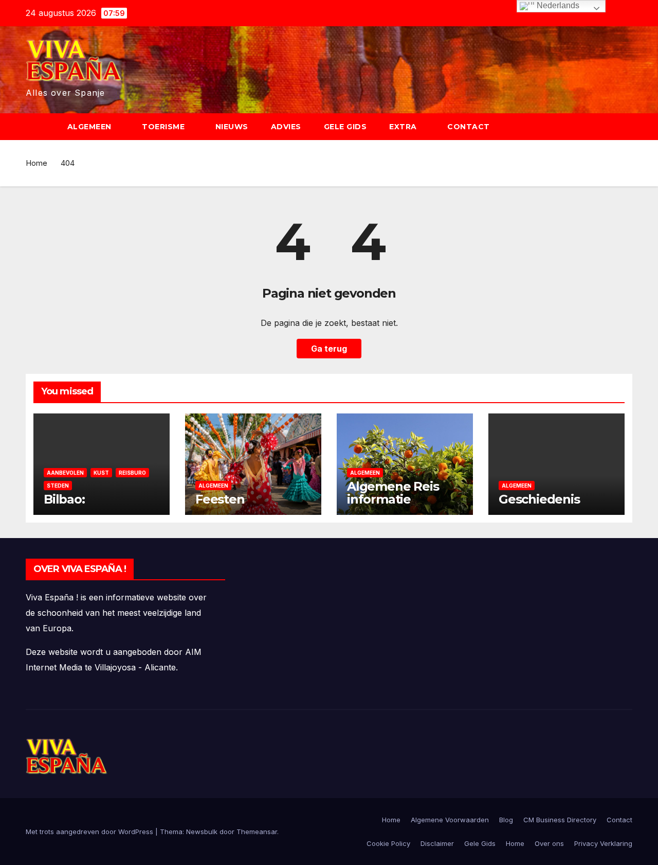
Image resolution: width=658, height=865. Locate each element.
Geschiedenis (539, 499)
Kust (101, 473)
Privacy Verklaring (603, 843)
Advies (286, 126)
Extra (404, 126)
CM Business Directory (559, 820)
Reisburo (132, 473)
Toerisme (164, 126)
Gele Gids (345, 126)
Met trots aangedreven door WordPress (90, 831)
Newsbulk (201, 831)
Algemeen (90, 126)
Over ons (549, 843)
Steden (58, 485)
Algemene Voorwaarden (450, 820)
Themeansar (256, 831)
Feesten (220, 499)
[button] (629, 127)
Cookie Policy (388, 843)
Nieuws (231, 126)
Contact (468, 126)
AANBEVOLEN (65, 473)
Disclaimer (437, 843)
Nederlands (557, 5)
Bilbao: (64, 499)
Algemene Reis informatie (392, 493)
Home (36, 163)
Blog (506, 820)
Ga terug (329, 348)
